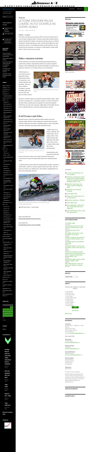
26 (6, 315)
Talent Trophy (6, 275)
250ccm (5, 153)
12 (6, 311)
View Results (75, 310)
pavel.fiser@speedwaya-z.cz (72, 348)
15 (10, 311)
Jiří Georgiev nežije (70, 223)
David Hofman (70, 302)
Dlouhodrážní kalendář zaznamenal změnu (30, 218)
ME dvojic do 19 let (7, 174)
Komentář (5, 93)
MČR (4, 100)
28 (9, 315)
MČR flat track (6, 110)
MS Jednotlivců (6, 219)
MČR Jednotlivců (7, 112)
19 (6, 313)
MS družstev (6, 214)
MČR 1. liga (6, 104)
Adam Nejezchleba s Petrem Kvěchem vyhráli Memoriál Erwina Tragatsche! (75, 207)
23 (12, 313)
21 (9, 313)
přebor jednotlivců (7, 141)
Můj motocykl (6, 236)
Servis (4, 279)
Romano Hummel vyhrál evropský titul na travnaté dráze (8, 55)
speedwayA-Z (6, 288)
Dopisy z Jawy (6, 85)
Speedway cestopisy (7, 284)
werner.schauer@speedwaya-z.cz (73, 355)
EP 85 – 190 (6, 155)
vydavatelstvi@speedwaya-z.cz (77, 333)
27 (7, 315)
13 (7, 311)
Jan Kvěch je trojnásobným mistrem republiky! (8, 36)
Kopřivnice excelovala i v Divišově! (76, 200)
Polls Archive (68, 313)
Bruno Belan (70, 304)
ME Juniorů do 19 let (8, 185)
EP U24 (5, 166)
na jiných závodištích (7, 238)
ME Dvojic (5, 172)
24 (3, 315)
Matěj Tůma (70, 299)
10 (3, 311)
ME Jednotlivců (6, 178)
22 (10, 313)
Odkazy (4, 329)
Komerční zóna (6, 98)
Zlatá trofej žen (6, 234)
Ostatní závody (6, 242)
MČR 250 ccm (6, 106)
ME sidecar (5, 200)
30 (12, 315)
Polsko (4, 253)
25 (4, 315)
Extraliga (4, 87)
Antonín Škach (31, 30)
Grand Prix (5, 89)
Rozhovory (5, 277)
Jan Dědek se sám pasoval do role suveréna (7, 70)
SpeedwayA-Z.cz (8, 9)
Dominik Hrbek (71, 294)
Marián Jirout (70, 293)
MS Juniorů (6, 224)
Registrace (72, 8)
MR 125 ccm (6, 139)
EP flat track (6, 164)
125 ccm (5, 206)
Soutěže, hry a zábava (7, 281)
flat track (5, 210)
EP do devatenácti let (8, 157)
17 (3, 313)
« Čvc (4, 320)
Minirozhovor (6, 202)
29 (10, 315)
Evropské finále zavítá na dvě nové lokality (29, 224)
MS (3, 204)
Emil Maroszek (70, 305)
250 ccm (5, 208)
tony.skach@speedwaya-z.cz (72, 342)
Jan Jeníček (70, 296)
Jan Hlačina (70, 291)
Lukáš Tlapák (70, 301)
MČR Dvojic (6, 108)
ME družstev (6, 170)
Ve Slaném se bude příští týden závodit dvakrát (7, 75)
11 (4, 311)
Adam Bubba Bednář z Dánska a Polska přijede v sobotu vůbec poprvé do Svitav (75, 248)
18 (4, 313)
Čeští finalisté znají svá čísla (72, 230)
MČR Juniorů (6, 119)
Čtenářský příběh (7, 95)
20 (7, 313)
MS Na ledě (6, 230)
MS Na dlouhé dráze (8, 226)
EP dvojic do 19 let (7, 160)
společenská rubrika (7, 290)
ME (3, 148)
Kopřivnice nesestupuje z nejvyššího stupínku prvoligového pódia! (75, 186)
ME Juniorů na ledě (7, 189)
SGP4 (4, 232)
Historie (4, 91)
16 (12, 311)
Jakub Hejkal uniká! (72, 193)
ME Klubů (5, 192)
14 (9, 311)
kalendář (5, 102)
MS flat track (6, 216)
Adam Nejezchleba (71, 297)
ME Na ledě (22, 17)
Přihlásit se (80, 8)
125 (4, 151)
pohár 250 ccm (6, 251)
